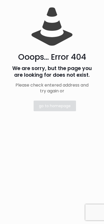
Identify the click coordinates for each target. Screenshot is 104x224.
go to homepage (55, 106)
